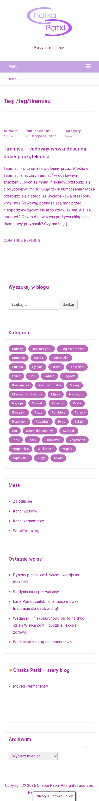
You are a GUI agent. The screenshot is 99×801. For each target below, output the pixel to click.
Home (12, 79)
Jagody (69, 376)
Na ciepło (76, 394)
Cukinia (17, 367)
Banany (17, 349)
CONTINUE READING (22, 240)
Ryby (61, 421)
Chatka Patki (48, 785)
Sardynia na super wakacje (36, 592)
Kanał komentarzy (28, 521)
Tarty (15, 440)
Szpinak (69, 431)
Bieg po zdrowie (73, 349)
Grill (32, 376)
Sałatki (79, 421)
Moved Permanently (30, 686)
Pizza (39, 412)
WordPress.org (26, 530)
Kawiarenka (20, 385)
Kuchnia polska (49, 385)
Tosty (32, 440)
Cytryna (37, 367)
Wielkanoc (45, 449)
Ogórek (37, 403)
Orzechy (58, 403)
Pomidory (59, 412)
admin (8, 136)
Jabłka (49, 376)
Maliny (74, 385)
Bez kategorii (41, 349)
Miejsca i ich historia (27, 394)
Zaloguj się (22, 501)
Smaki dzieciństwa (40, 431)
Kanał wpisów (25, 511)
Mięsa (55, 394)
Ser (14, 431)
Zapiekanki (20, 458)
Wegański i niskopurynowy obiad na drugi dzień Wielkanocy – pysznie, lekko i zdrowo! (49, 625)
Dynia (16, 376)
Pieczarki (18, 412)
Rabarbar (42, 421)
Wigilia (67, 449)
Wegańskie (20, 449)
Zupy (41, 458)
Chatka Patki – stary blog (41, 670)
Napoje (17, 403)
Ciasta (38, 358)
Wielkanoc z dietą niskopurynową (42, 642)
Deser (68, 136)
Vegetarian (77, 440)
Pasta (77, 403)
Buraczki (18, 358)
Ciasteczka (60, 358)
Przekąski (19, 421)
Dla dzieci (77, 367)
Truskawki (52, 440)
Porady (80, 412)
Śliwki (58, 458)
